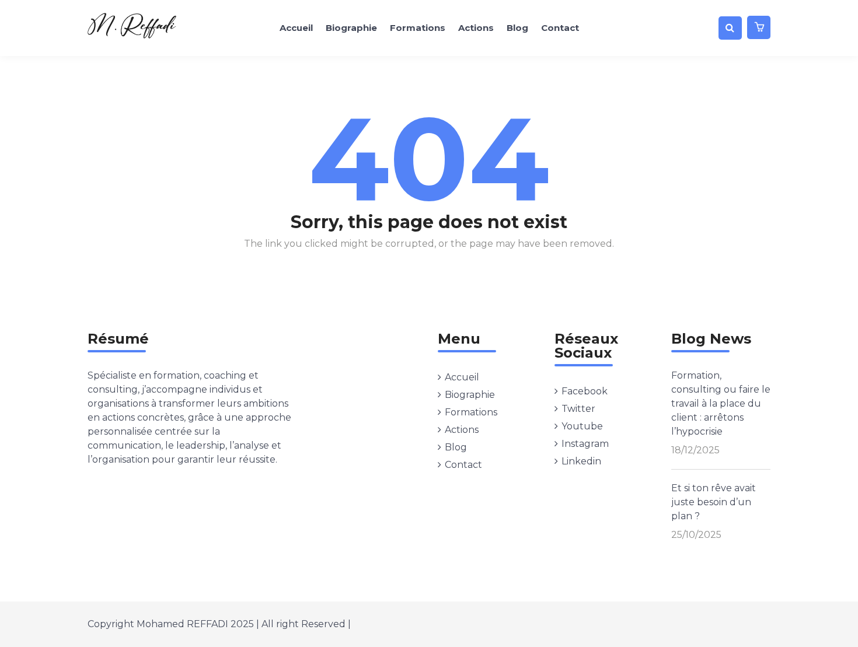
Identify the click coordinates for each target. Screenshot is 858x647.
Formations (417, 27)
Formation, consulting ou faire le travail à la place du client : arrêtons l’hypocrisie (720, 403)
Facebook (584, 391)
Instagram (585, 443)
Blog (517, 27)
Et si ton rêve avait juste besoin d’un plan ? (713, 502)
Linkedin (581, 461)
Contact (560, 27)
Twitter (578, 408)
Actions (476, 27)
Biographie (351, 27)
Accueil (296, 27)
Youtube (582, 426)
